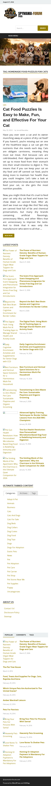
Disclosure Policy (11, 612)
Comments (21, 635)
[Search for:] (31, 28)
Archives (23, 493)
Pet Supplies (12, 583)
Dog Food (11, 535)
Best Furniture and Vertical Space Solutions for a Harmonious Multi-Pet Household (32, 371)
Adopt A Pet (12, 499)
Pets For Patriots (11, 709)
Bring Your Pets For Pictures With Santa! (33, 720)
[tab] (10, 493)
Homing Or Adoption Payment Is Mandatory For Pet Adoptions (32, 754)
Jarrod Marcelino (22, 130)
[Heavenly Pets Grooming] (10, 733)
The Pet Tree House (12, 667)
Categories (10, 493)
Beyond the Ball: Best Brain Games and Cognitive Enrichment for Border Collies (33, 304)
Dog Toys (11, 539)
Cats (4, 105)
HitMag (26, 783)
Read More (8, 235)
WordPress (16, 783)
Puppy (10, 587)
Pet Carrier (12, 571)
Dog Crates (12, 531)
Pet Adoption (13, 563)
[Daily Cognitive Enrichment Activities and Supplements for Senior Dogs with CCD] (10, 344)
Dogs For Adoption (15, 547)
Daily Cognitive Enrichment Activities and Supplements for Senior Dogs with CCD (32, 347)
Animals (10, 503)
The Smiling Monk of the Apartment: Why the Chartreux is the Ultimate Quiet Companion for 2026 (32, 462)
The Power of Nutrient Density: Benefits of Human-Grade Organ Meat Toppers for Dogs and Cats (34, 254)
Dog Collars (12, 527)
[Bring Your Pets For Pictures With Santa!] (10, 719)
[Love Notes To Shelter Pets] (10, 742)
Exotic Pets (12, 551)
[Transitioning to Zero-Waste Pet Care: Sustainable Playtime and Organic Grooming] (10, 390)
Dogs (9, 543)
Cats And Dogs (13, 515)
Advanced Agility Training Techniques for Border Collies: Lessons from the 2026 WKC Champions (34, 416)
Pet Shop (11, 575)
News (9, 555)
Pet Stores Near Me (16, 579)
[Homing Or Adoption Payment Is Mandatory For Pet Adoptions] (10, 752)
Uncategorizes (13, 591)
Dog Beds (11, 523)
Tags (34, 493)
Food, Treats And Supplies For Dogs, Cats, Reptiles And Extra (22, 677)
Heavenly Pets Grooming (31, 733)
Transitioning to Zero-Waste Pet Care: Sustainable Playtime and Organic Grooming (33, 393)
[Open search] (45, 36)
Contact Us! (9, 608)
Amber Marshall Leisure (14, 700)
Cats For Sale (13, 519)
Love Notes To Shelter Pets (32, 742)
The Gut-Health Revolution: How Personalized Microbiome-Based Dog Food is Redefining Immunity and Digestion (33, 434)
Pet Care (11, 567)
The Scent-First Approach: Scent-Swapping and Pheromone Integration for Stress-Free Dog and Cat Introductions (32, 281)
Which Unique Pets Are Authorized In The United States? (22, 689)
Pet (8, 559)
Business (11, 507)
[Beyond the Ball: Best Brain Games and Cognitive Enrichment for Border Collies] (10, 301)
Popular (9, 635)
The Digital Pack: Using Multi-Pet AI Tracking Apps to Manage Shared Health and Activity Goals (33, 325)
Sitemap (8, 616)
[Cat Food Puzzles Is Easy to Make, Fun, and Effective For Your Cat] (25, 90)
